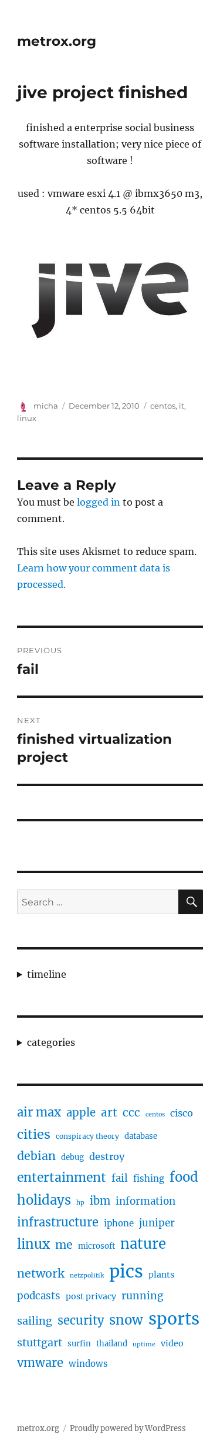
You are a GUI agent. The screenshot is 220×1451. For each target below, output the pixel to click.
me (64, 1245)
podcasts (38, 1295)
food (184, 1177)
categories (51, 1042)
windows (88, 1363)
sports (173, 1318)
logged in (98, 502)
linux (26, 418)
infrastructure (58, 1222)
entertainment (61, 1177)
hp (80, 1202)
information (145, 1201)
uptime (144, 1344)
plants (161, 1274)
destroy (106, 1156)
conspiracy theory (87, 1136)
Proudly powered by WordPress (128, 1428)
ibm (100, 1201)
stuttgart (39, 1342)
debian (36, 1156)
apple (81, 1112)
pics (126, 1271)
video (172, 1343)
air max (39, 1112)
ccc (131, 1112)
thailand (111, 1344)
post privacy (91, 1296)
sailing (34, 1321)
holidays (44, 1200)
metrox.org (56, 41)
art (109, 1112)
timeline (46, 974)
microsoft (96, 1246)
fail (119, 1178)
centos (162, 405)
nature (143, 1244)
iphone (119, 1223)
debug (72, 1157)
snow (126, 1320)
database (140, 1136)
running (142, 1295)
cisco (181, 1113)
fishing (148, 1178)
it (181, 405)
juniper (157, 1222)
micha (45, 405)
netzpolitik (87, 1275)
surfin (79, 1344)
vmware (40, 1362)
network (41, 1273)
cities (33, 1134)
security (80, 1320)
